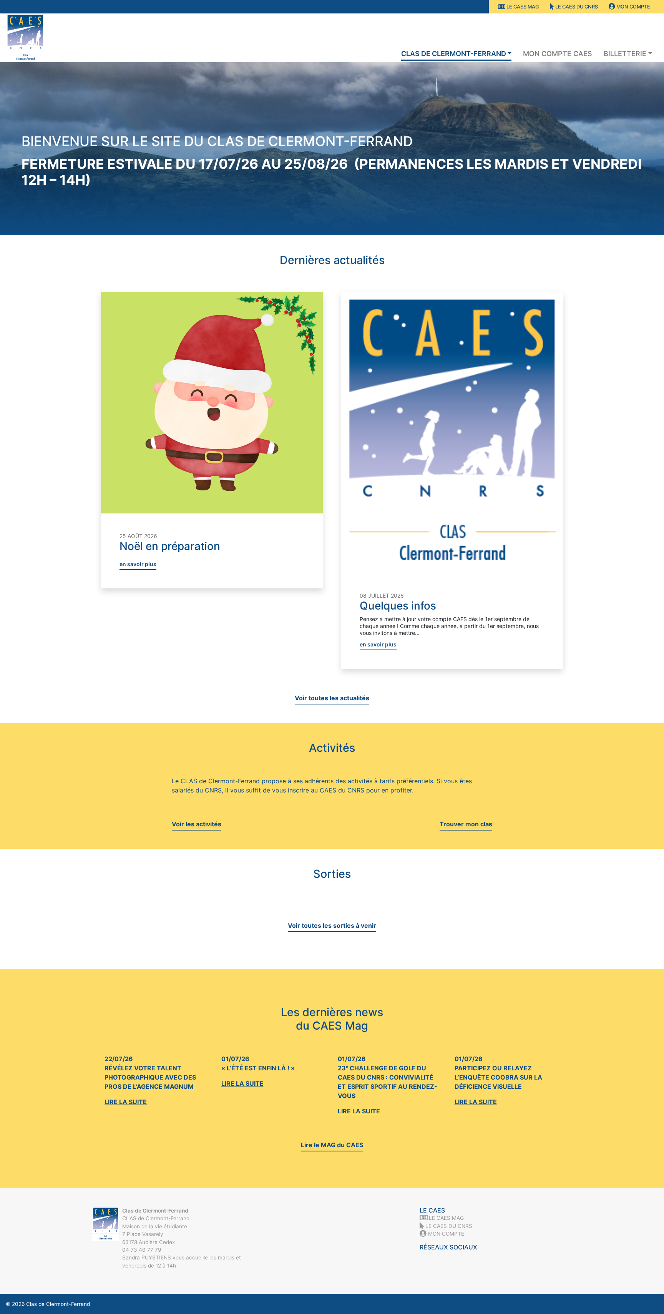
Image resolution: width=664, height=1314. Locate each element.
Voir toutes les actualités (332, 698)
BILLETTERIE (625, 54)
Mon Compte (632, 7)
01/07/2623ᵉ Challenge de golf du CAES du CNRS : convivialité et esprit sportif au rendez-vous (387, 1085)
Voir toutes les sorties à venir (332, 925)
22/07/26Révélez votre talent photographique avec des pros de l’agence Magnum (150, 1080)
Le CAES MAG (522, 7)
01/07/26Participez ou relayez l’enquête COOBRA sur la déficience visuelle (498, 1080)
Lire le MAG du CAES (332, 1145)
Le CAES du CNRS (576, 7)
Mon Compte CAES (557, 54)
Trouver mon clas (466, 824)
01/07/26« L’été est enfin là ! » (258, 1071)
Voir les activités (196, 824)
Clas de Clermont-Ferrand (453, 54)
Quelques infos (398, 605)
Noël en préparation (170, 546)
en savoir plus (138, 564)
